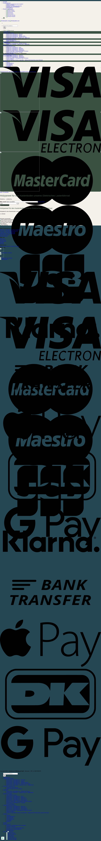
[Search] (4, 28)
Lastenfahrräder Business (9, 54)
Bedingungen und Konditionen (12, 6)
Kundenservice (7, 3)
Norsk (11, 12)
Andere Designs (9, 53)
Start (1, 192)
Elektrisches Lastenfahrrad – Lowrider (14, 52)
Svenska (13, 15)
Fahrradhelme (9, 64)
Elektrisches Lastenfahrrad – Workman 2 (15, 49)
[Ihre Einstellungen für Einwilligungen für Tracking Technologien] (2, 838)
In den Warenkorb (5, 205)
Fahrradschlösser (10, 63)
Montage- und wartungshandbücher (15, 828)
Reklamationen (9, 7)
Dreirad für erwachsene (9, 39)
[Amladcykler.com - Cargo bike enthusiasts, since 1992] (9, 20)
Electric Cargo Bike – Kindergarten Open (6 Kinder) (17, 51)
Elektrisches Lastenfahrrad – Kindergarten (15, 50)
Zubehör (5, 61)
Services (8, 821)
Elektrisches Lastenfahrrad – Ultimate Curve (15, 36)
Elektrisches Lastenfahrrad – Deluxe (14, 35)
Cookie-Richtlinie (15, 246)
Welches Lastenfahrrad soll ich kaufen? (14, 4)
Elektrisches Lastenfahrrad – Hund (13, 47)
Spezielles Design (7, 793)
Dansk (11, 13)
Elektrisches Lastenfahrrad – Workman (14, 48)
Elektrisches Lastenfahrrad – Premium (14, 34)
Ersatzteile (8, 66)
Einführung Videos (10, 5)
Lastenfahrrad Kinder (10, 46)
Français (13, 16)
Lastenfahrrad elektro (8, 778)
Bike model (3, 201)
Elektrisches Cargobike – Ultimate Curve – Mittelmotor (17, 44)
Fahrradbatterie (9, 65)
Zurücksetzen (41, 201)
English (12, 10)
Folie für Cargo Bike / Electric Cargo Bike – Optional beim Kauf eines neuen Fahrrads (24, 60)
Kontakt (5, 1)
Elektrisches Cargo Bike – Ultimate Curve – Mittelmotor (18, 37)
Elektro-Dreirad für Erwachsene (13, 41)
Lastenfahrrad (6, 777)
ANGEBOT (6, 42)
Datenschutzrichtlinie (5, 246)
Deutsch (5, 9)
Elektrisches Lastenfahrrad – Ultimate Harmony (16, 43)
